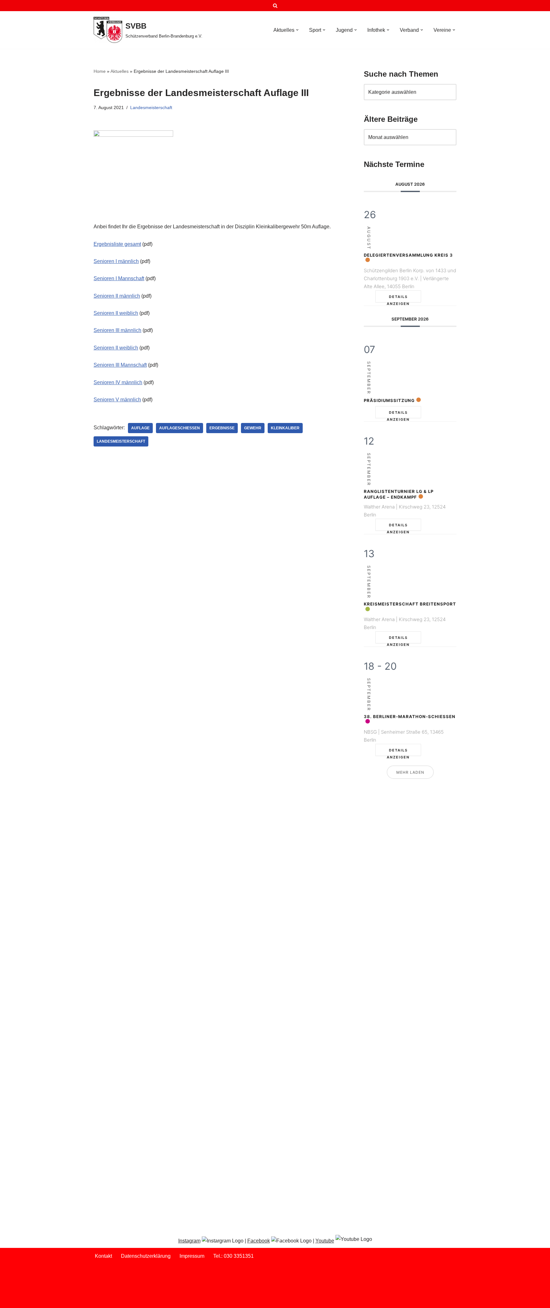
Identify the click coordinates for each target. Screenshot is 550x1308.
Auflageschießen (179, 428)
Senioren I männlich (116, 261)
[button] (297, 30)
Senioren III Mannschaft (120, 365)
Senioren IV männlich (118, 382)
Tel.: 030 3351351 (233, 1256)
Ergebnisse (222, 428)
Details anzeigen (398, 298)
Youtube (324, 1240)
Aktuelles (119, 71)
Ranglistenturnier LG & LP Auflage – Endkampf (399, 494)
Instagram (189, 1240)
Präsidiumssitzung (389, 400)
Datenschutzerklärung (146, 1256)
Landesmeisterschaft (151, 107)
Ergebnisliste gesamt (117, 244)
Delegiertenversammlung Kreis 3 (408, 255)
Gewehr (252, 428)
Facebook (258, 1240)
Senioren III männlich (117, 330)
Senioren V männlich (117, 399)
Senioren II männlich (117, 296)
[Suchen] (275, 5)
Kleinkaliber (285, 428)
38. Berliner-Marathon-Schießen (409, 716)
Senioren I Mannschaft (119, 278)
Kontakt (103, 1256)
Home (100, 71)
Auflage (140, 428)
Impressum (192, 1256)
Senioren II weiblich (116, 313)
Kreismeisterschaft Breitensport (410, 603)
